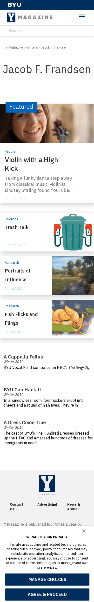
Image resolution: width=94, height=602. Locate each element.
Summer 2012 (15, 197)
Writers (32, 47)
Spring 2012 (13, 288)
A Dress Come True (25, 422)
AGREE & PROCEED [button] (47, 594)
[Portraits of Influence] (47, 275)
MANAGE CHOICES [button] (47, 579)
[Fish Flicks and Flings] (47, 319)
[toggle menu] (82, 17)
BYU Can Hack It (22, 389)
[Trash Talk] (47, 232)
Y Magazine (14, 47)
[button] (84, 531)
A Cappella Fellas (23, 356)
